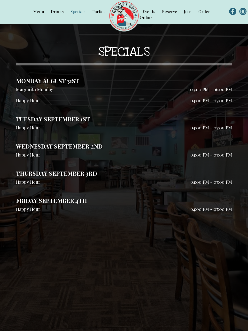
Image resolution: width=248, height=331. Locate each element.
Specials (78, 11)
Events (149, 11)
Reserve (170, 11)
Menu (39, 11)
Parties (98, 11)
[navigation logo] (124, 16)
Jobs (188, 11)
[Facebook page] (233, 11)
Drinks (58, 11)
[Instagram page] (243, 11)
